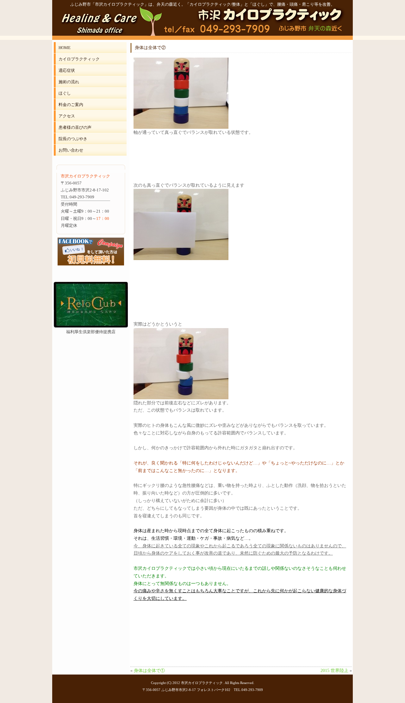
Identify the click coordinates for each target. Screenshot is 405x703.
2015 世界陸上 (334, 670)
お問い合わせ (71, 150)
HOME (65, 47)
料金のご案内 (71, 104)
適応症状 (67, 70)
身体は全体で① (149, 670)
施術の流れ (69, 81)
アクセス (67, 116)
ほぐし (65, 93)
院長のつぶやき (73, 138)
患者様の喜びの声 (75, 127)
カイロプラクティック (79, 59)
